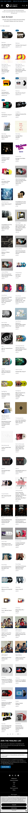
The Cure (4, 677)
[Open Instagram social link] (15, 775)
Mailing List (14, 778)
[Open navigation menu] (2, 5)
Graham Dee (18, 156)
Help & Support (14, 794)
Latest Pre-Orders (14, 780)
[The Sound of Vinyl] (11, 5)
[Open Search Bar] (22, 5)
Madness (4, 42)
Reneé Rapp (4, 564)
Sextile (3, 179)
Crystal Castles (5, 493)
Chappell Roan (19, 272)
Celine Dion (18, 587)
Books (14, 786)
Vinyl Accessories (14, 788)
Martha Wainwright (20, 444)
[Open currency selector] (24, 5)
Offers (14, 790)
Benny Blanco (4, 631)
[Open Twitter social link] (12, 775)
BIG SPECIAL (18, 723)
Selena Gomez (5, 629)
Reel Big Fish (4, 391)
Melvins (3, 468)
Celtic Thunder (19, 369)
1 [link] (7, 734)
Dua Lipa (3, 723)
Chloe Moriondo (5, 202)
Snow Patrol (4, 295)
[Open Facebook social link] (9, 775)
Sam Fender (4, 322)
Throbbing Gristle (19, 418)
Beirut (3, 155)
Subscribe (5, 767)
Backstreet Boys (5, 587)
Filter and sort (6, 26)
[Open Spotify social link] (18, 775)
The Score (18, 607)
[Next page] (20, 734)
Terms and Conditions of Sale (14, 796)
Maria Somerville (5, 445)
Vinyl (14, 782)
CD (14, 784)
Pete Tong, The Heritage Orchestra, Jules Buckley (6, 66)
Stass (3, 517)
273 (18, 734)
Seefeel (17, 701)
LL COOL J (18, 112)
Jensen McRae (19, 248)
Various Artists (19, 490)
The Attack (4, 608)
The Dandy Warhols (20, 345)
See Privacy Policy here (8, 763)
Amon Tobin (4, 541)
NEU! (3, 346)
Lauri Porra (18, 321)
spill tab (3, 369)
